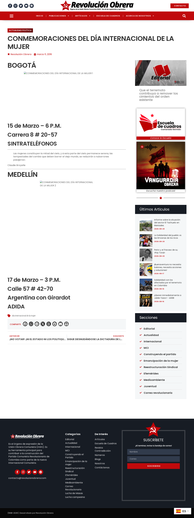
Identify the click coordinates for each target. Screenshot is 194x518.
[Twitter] (21, 6)
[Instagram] (15, 6)
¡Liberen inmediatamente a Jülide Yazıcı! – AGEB (167, 297)
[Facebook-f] (10, 6)
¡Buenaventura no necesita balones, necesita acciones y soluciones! (167, 267)
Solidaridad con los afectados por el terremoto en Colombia (168, 283)
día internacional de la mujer (24, 316)
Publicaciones (57, 15)
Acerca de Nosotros (138, 15)
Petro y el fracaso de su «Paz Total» (166, 251)
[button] (184, 15)
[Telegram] (32, 6)
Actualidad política (20, 30)
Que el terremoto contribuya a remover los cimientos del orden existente (158, 95)
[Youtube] (26, 6)
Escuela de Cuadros (108, 15)
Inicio (39, 15)
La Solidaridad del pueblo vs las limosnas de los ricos (167, 236)
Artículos (81, 15)
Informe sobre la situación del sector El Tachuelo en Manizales (167, 222)
